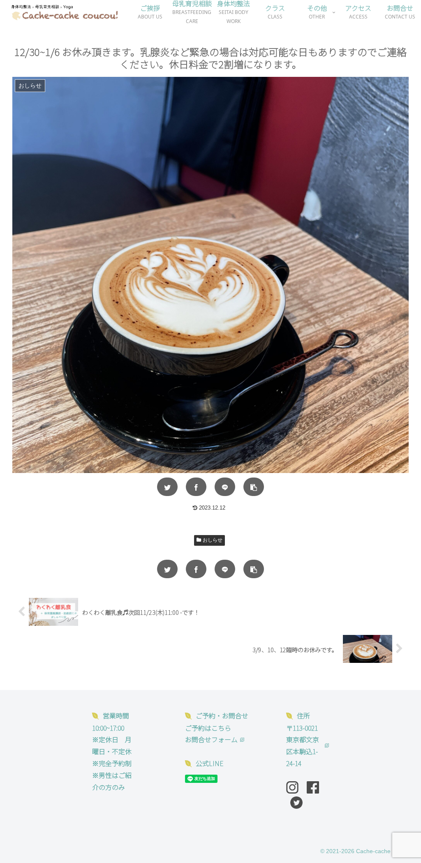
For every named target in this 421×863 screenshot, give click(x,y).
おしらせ (212, 540)
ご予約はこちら (208, 728)
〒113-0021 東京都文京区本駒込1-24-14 (302, 745)
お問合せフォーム (211, 739)
